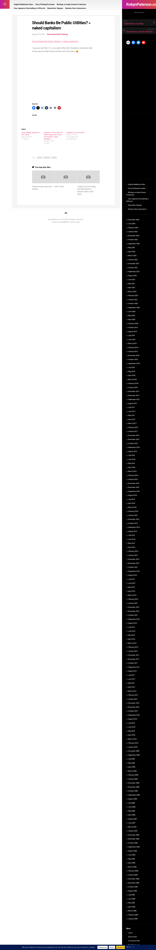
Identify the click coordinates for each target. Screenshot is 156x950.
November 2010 (133, 707)
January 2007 (133, 831)
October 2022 (133, 239)
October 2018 (133, 359)
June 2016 (131, 459)
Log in (130, 933)
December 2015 (133, 483)
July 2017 (131, 407)
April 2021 (131, 287)
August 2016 (132, 451)
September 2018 (134, 363)
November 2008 (133, 787)
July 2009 (131, 759)
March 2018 (132, 379)
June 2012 (131, 631)
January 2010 (133, 747)
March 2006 (132, 867)
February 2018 (133, 383)
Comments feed (134, 941)
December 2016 (133, 435)
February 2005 (133, 915)
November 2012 (133, 611)
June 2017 (131, 411)
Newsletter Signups (135, 205)
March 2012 (132, 643)
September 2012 (134, 619)
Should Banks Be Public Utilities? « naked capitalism (55, 41)
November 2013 (133, 563)
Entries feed (132, 937)
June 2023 (131, 223)
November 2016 (133, 439)
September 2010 (134, 715)
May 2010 (131, 731)
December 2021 (133, 263)
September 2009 (134, 755)
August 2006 (132, 851)
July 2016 (131, 455)
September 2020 (134, 307)
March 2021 (132, 291)
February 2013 (133, 599)
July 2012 (131, 627)
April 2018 (131, 375)
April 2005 (131, 907)
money (54, 157)
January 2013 (133, 603)
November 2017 (133, 395)
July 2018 (131, 367)
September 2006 (134, 847)
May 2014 (131, 543)
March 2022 (132, 255)
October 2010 (133, 711)
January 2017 (133, 431)
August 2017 (132, 403)
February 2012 (133, 647)
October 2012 (133, 615)
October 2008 (133, 791)
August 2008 (132, 799)
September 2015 (134, 491)
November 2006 (133, 839)
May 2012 (131, 635)
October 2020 (133, 303)
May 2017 (131, 415)
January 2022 (133, 259)
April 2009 (131, 767)
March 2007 (132, 827)
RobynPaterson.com (139, 4)
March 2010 (132, 739)
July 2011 (131, 675)
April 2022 (131, 251)
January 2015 (133, 515)
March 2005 (132, 911)
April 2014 (131, 547)
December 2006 (133, 835)
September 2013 (134, 571)
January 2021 (133, 299)
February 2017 (133, 427)
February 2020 (133, 323)
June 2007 (131, 823)
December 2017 (133, 391)
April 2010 (131, 735)
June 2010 (131, 727)
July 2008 (131, 803)
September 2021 (134, 271)
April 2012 (131, 639)
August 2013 (132, 575)
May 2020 (131, 315)
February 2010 (133, 743)
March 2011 (132, 691)
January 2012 (133, 651)
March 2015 (132, 507)
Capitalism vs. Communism (75, 132)
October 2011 (133, 663)
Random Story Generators (137, 209)
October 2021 (133, 267)
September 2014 (134, 527)
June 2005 (131, 899)
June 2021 (131, 279)
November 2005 (133, 883)
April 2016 (131, 467)
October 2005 (133, 887)
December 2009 (133, 751)
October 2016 (133, 443)
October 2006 (133, 843)
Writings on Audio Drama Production (136, 194)
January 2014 (133, 555)
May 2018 (131, 371)
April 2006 (131, 863)
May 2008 (131, 811)
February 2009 (133, 775)
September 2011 (134, 667)
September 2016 (134, 447)
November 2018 (133, 355)
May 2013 (131, 587)
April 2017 (131, 419)
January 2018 (133, 387)
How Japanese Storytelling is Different (137, 200)
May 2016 (131, 463)
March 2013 (132, 595)
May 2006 (131, 859)
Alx (78, 222)
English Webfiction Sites (136, 184)
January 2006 (133, 875)
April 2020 (131, 319)
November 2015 (133, 487)
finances (47, 157)
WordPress (65, 222)
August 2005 (132, 891)
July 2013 (131, 579)
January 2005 (133, 919)
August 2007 (132, 819)
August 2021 (132, 275)
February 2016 (133, 475)
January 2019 (133, 351)
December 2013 (133, 559)
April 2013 (131, 591)
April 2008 (131, 815)
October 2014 (133, 523)
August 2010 (132, 719)
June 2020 (131, 311)
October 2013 (133, 567)
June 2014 (131, 539)
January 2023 (133, 231)
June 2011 (131, 679)
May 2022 (131, 247)
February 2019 (133, 347)
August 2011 (132, 671)
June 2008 (131, 807)
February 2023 (133, 228)
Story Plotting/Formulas (136, 188)
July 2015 (131, 499)
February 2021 (133, 295)
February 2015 (133, 511)
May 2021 (131, 283)
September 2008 (134, 795)
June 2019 (131, 339)
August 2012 (132, 623)
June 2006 (131, 855)
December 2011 (133, 655)
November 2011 (133, 659)
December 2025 (133, 220)
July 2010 (131, 723)
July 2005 (131, 895)
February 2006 (133, 871)
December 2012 (133, 607)
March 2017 (132, 423)
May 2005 (131, 903)
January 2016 (133, 479)
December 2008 (133, 783)
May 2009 (131, 763)
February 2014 (133, 551)
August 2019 (132, 331)
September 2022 (134, 244)
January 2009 (133, 779)
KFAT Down (59, 186)
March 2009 (132, 771)
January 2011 (133, 699)
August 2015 (132, 495)
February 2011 (133, 695)
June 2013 (131, 583)
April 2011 (131, 687)
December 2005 (133, 879)
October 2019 (133, 327)
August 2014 (132, 531)
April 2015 (131, 503)
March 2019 (132, 343)
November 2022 (133, 236)
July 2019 (131, 335)
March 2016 (132, 471)
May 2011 (131, 683)
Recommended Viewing (57, 34)
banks (40, 157)
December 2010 (133, 703)
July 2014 (131, 535)
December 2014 (133, 519)
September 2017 (134, 399)
